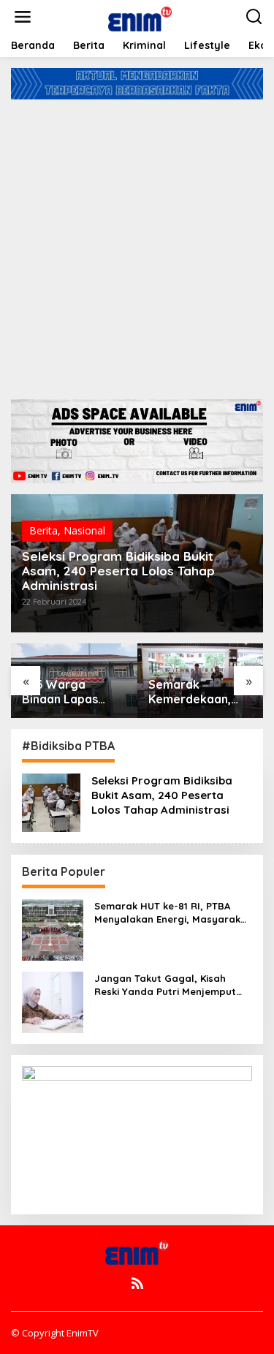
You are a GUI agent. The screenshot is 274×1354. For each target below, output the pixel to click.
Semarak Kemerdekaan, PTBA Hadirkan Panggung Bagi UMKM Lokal (192, 692)
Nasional (84, 530)
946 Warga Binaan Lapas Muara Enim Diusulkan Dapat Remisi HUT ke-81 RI (70, 692)
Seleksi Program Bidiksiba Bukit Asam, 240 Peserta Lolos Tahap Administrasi (118, 571)
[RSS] (137, 1283)
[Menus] (22, 17)
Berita (43, 530)
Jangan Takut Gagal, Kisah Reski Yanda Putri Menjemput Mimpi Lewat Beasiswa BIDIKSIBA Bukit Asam (172, 985)
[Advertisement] (137, 244)
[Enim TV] (140, 16)
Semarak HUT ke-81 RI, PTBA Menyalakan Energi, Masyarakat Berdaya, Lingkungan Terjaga (172, 913)
